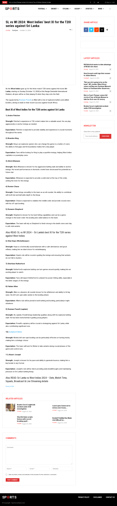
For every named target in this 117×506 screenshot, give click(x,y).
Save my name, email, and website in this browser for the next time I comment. (33, 474)
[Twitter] (98, 2)
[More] (107, 29)
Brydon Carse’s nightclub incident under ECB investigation (26, 407)
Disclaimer (97, 497)
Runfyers (15, 30)
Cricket (8, 30)
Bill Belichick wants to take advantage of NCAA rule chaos (97, 66)
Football (86, 78)
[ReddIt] (96, 29)
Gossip (86, 69)
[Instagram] (94, 2)
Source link (10, 386)
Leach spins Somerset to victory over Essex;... (61, 407)
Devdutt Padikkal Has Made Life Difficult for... (62, 419)
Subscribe (105, 136)
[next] (64, 2)
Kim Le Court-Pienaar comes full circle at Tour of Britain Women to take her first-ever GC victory (96, 97)
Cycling (86, 102)
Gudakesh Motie (15, 332)
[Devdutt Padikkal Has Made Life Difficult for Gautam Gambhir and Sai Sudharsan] (45, 420)
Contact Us (110, 497)
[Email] (102, 29)
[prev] (60, 2)
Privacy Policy (83, 497)
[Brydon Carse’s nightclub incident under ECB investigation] (10, 407)
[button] (110, 9)
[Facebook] (90, 2)
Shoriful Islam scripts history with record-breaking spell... (25, 419)
